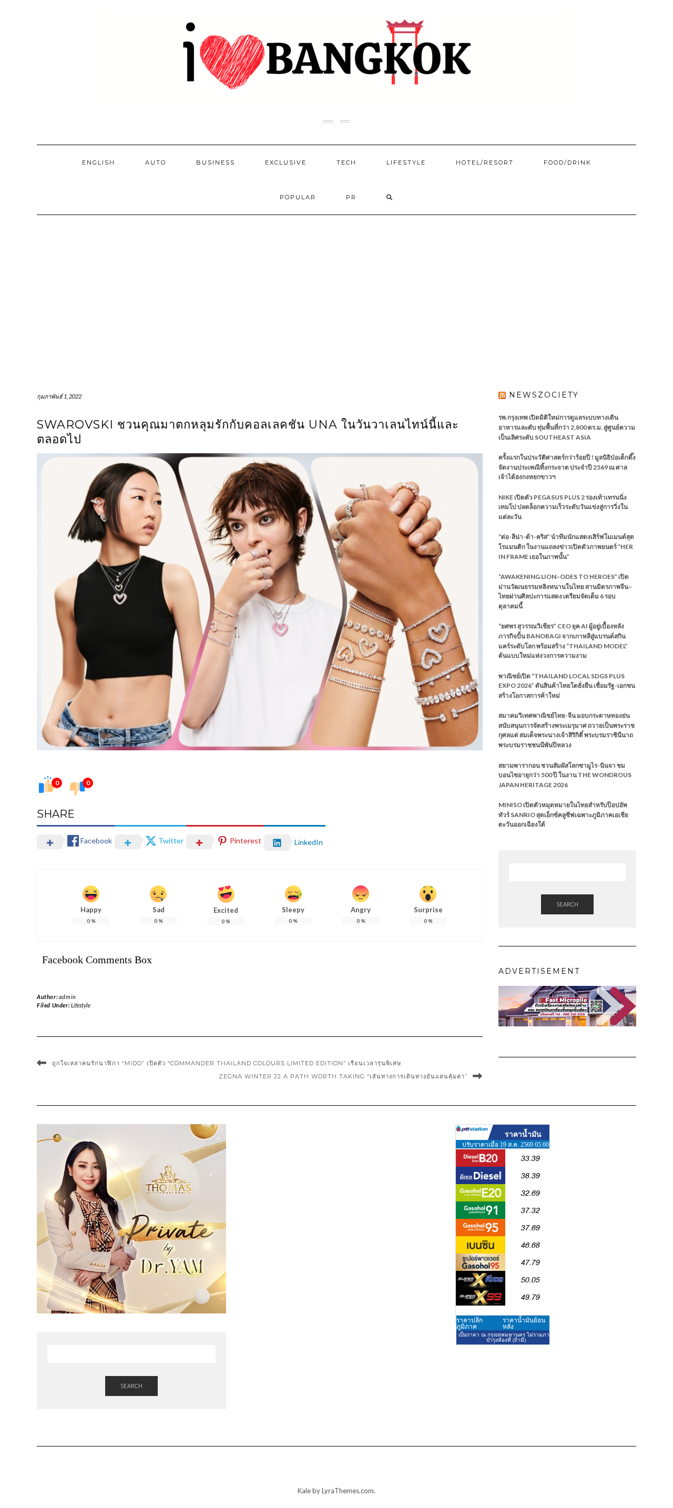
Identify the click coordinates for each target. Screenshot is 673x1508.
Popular (298, 197)
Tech (346, 162)
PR (351, 197)
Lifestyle (406, 162)
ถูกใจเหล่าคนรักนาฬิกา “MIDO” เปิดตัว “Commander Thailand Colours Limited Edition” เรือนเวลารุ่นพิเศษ (226, 1063)
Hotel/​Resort (485, 162)
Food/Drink (568, 162)
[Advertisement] (336, 294)
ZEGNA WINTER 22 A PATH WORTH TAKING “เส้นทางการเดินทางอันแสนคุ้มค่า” (343, 1076)
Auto (155, 162)
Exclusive (286, 162)
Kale (304, 1490)
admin (67, 996)
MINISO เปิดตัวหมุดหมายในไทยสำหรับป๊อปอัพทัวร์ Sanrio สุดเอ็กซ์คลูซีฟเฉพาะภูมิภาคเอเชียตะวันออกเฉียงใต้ (563, 814)
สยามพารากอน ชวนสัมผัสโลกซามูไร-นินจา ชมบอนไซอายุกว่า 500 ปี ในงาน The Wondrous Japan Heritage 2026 (564, 775)
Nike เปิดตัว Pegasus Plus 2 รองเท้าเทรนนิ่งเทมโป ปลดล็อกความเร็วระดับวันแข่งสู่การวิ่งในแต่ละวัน (563, 507)
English (98, 162)
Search (567, 904)
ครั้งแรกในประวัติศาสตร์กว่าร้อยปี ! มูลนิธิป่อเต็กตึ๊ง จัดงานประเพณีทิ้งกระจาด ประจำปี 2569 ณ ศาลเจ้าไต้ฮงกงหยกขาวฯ (567, 467)
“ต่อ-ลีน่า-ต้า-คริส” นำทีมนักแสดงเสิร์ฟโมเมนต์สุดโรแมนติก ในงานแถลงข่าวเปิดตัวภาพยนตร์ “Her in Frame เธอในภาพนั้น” (566, 546)
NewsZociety (544, 395)
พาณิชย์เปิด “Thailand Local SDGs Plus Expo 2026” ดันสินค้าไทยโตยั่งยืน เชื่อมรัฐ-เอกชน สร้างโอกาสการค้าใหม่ (566, 685)
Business (215, 162)
